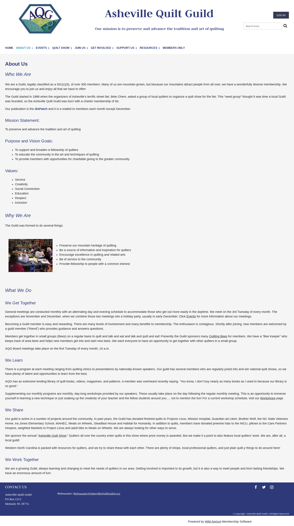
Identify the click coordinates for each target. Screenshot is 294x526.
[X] (264, 487)
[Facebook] (256, 487)
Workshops (267, 398)
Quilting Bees (218, 336)
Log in (281, 15)
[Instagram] (272, 487)
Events (191, 316)
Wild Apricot (213, 521)
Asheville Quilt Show (52, 435)
